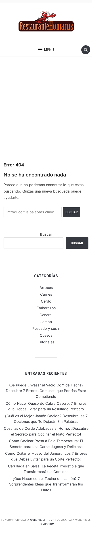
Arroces (46, 287)
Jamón (46, 321)
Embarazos (46, 308)
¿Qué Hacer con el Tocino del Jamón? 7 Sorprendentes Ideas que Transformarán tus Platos (46, 484)
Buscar (46, 234)
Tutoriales (46, 342)
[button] (46, 49)
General (46, 315)
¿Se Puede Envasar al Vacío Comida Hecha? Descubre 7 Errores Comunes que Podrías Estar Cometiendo (46, 391)
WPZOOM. (49, 524)
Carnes (46, 294)
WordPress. (38, 519)
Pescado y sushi (46, 328)
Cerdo (46, 301)
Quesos (46, 335)
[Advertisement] (46, 114)
